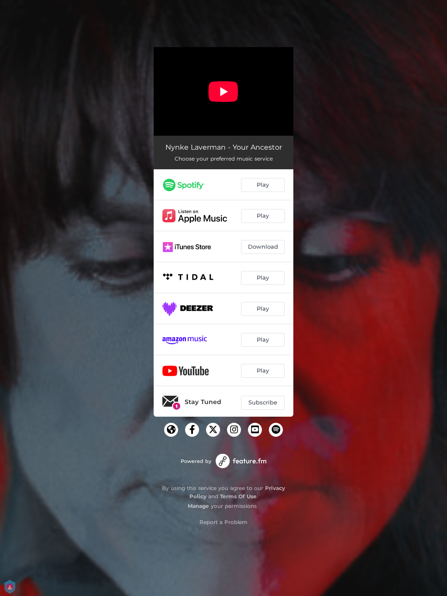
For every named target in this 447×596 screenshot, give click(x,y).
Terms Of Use (238, 496)
